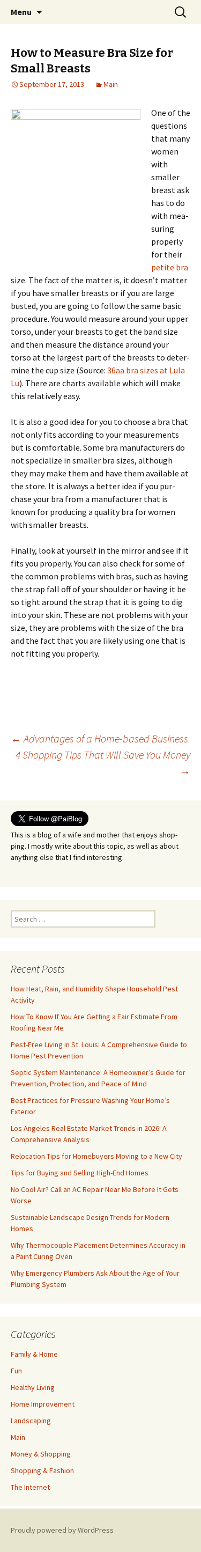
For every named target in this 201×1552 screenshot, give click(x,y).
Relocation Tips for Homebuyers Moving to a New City (96, 1156)
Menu (21, 11)
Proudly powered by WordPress (62, 1530)
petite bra (169, 267)
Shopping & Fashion (42, 1470)
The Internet (30, 1487)
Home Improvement (43, 1404)
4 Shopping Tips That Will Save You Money (103, 762)
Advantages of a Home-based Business (99, 738)
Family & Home (34, 1354)
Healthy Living (33, 1387)
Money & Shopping (41, 1454)
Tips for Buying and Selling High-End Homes (79, 1173)
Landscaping (31, 1420)
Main (110, 84)
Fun (16, 1371)
